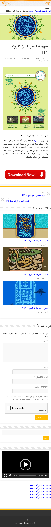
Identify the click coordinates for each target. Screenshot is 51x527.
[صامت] (9, 475)
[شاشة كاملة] (5, 475)
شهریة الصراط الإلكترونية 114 (34, 136)
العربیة (38, 11)
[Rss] (28, 520)
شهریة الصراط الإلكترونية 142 (35, 308)
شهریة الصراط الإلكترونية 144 (35, 240)
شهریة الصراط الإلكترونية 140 (40, 497)
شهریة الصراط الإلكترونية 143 (35, 274)
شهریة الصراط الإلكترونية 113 (33, 194)
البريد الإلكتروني (41, 377)
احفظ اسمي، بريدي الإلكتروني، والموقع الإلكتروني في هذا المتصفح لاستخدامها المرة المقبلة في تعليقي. (27, 398)
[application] (25, 464)
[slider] (27, 475)
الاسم (45, 367)
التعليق (44, 340)
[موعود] (25, 3)
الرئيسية (45, 11)
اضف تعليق (8, 58)
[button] (25, 464)
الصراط (31, 11)
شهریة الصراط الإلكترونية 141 (40, 494)
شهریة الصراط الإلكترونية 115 (17, 200)
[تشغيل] (45, 475)
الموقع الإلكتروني (41, 386)
